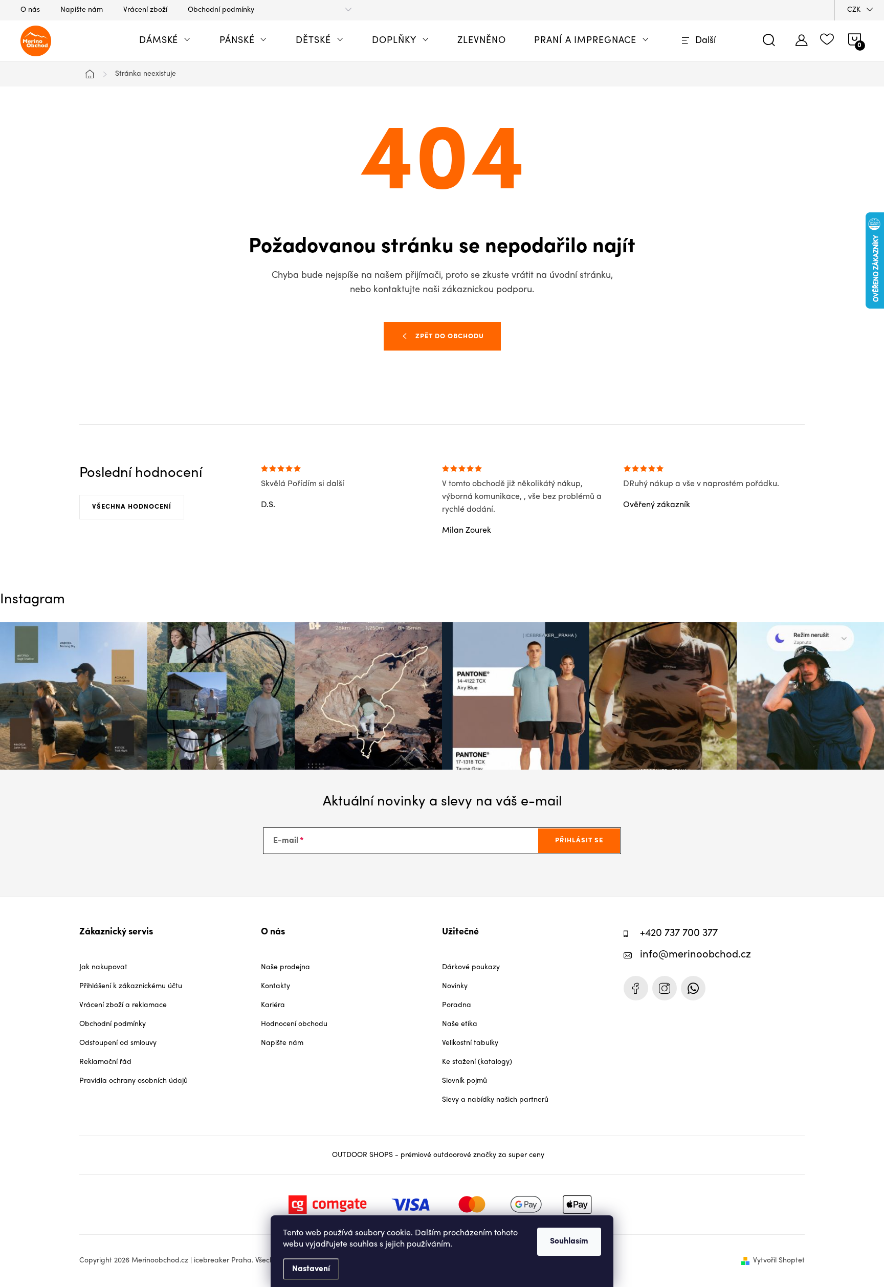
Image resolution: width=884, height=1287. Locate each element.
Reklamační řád (105, 1062)
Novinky (455, 986)
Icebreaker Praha (636, 988)
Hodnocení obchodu (294, 1024)
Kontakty (275, 986)
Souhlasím (569, 1241)
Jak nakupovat (103, 967)
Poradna (456, 1005)
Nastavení (311, 1269)
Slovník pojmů (464, 1081)
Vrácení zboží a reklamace (123, 1005)
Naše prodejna (285, 967)
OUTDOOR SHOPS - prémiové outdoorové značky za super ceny (438, 1155)
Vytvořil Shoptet (779, 1260)
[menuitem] (165, 40)
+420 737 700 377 (679, 934)
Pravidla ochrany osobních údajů (133, 1081)
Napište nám (81, 10)
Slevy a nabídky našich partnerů (495, 1100)
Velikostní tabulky (470, 1043)
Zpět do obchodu (449, 336)
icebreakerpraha (664, 988)
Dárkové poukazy (471, 967)
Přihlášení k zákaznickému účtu (130, 986)
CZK (853, 10)
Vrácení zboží (145, 10)
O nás (30, 10)
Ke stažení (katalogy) (477, 1062)
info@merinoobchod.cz (695, 955)
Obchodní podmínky (221, 10)
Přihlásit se (579, 840)
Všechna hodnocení (131, 507)
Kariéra (273, 1005)
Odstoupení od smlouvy (118, 1043)
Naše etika (459, 1024)
